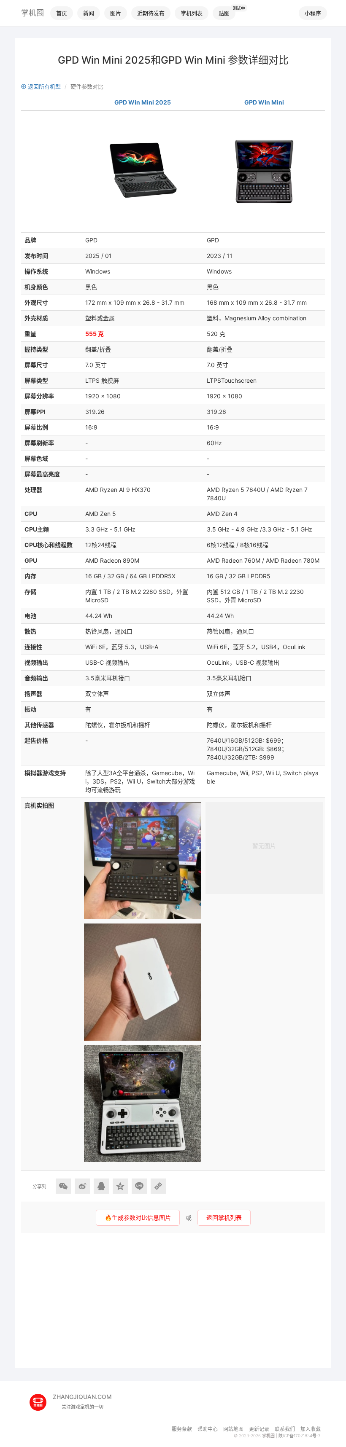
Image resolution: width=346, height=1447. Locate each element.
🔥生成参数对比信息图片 (138, 1217)
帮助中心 (207, 1429)
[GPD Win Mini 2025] (142, 171)
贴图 (224, 13)
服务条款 (182, 1429)
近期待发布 (151, 13)
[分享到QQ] (101, 1186)
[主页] (41, 1399)
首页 (61, 13)
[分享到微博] (82, 1186)
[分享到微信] (63, 1186)
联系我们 (285, 1429)
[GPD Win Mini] (264, 171)
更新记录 (259, 1429)
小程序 (313, 13)
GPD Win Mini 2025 (142, 102)
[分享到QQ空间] (120, 1186)
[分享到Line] (139, 1186)
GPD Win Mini (264, 102)
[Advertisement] (173, 1301)
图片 (115, 13)
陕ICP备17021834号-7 (299, 1435)
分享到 (39, 1186)
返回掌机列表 (224, 1217)
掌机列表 (192, 13)
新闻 (88, 13)
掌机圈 (32, 12)
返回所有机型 (43, 86)
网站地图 (233, 1429)
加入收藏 (310, 1429)
